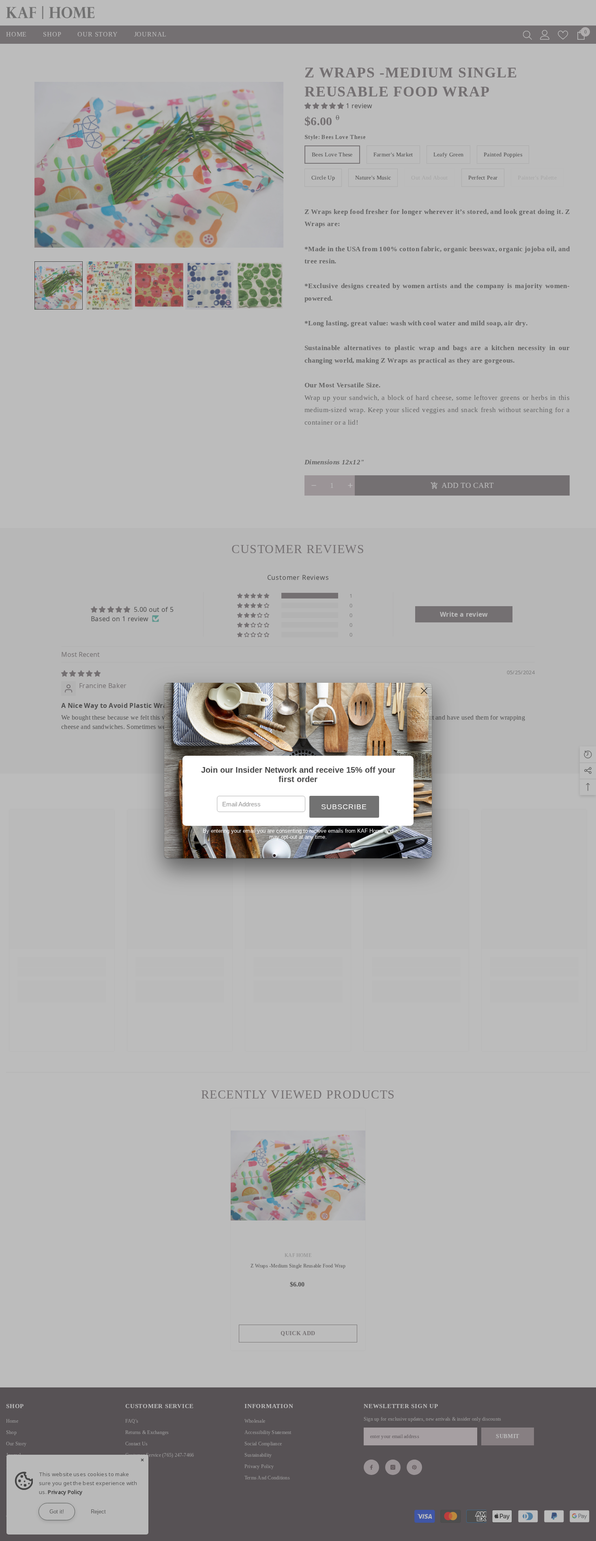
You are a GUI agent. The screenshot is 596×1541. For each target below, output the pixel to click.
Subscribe (344, 807)
